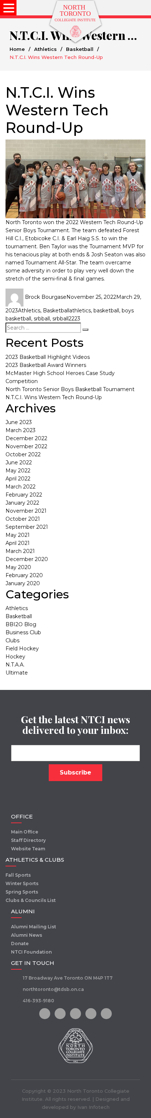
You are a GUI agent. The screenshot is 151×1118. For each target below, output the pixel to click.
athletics (80, 310)
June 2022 (18, 462)
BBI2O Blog (20, 624)
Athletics (45, 49)
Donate (20, 943)
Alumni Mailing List (33, 926)
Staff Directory (28, 840)
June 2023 (18, 422)
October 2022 (23, 454)
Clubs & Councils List (30, 900)
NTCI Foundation (31, 952)
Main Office (24, 832)
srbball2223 (66, 318)
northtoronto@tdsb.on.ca (53, 989)
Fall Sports (18, 875)
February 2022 (23, 494)
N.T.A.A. (15, 664)
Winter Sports (21, 883)
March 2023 (20, 430)
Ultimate (16, 672)
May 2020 (18, 567)
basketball (106, 310)
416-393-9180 (38, 1000)
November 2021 (26, 511)
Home (17, 49)
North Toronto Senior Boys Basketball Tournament (70, 389)
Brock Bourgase (45, 297)
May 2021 (17, 535)
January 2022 (22, 502)
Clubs (12, 640)
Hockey (15, 656)
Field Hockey (22, 648)
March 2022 (20, 486)
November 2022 (26, 446)
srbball (42, 318)
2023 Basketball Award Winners (45, 365)
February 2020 (24, 575)
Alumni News (26, 935)
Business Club (23, 632)
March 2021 (20, 551)
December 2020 (26, 559)
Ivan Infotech (93, 1107)
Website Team (28, 848)
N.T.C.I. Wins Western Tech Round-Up (53, 397)
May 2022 (17, 470)
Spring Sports (21, 892)
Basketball (79, 49)
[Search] (85, 329)
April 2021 (17, 543)
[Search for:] (43, 328)
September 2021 (26, 527)
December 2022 (26, 438)
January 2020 (22, 583)
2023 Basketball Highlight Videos (47, 357)
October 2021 (22, 519)
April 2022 (17, 478)
